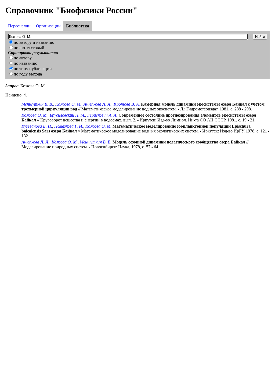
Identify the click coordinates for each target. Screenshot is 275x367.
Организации (48, 26)
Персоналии (19, 26)
